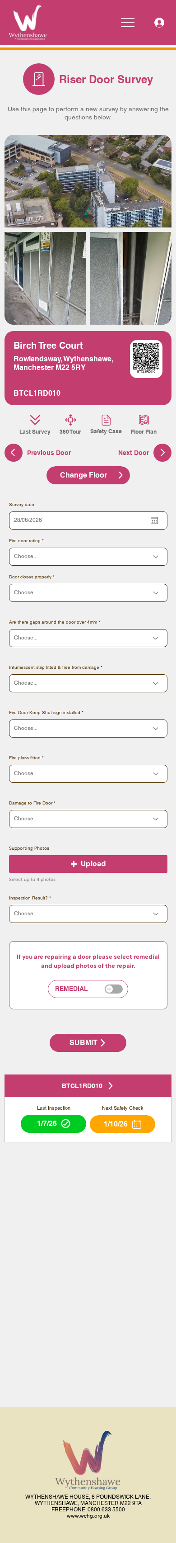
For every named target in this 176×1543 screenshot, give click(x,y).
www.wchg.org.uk (88, 1516)
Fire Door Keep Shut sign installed (44, 712)
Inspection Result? (28, 898)
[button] (88, 864)
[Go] (162, 453)
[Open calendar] (154, 520)
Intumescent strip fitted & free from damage (54, 667)
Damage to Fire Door (30, 803)
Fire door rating (25, 541)
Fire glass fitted (25, 758)
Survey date (21, 504)
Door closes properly (30, 577)
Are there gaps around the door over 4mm (53, 622)
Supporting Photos (29, 848)
